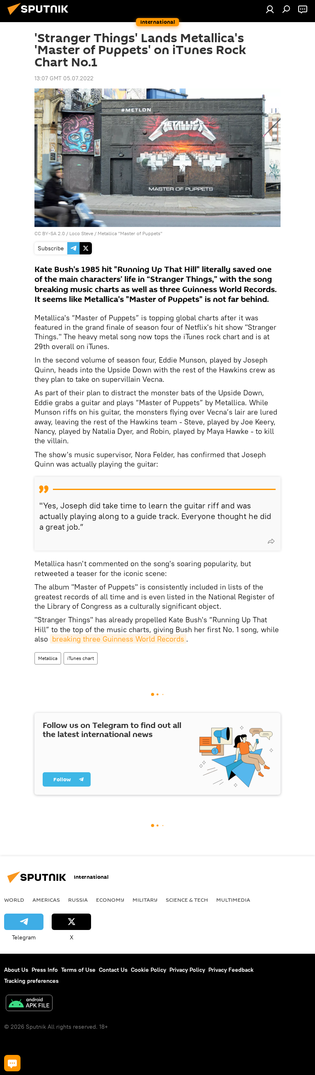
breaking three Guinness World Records (118, 639)
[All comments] (12, 1063)
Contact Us (113, 969)
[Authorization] (270, 9)
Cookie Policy (148, 969)
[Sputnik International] (40, 16)
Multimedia (233, 899)
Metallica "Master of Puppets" (130, 233)
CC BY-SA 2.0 (49, 233)
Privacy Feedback (230, 969)
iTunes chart (80, 658)
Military (145, 899)
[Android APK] (29, 1004)
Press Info (45, 969)
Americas (46, 899)
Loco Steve (81, 233)
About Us (16, 969)
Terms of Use (78, 969)
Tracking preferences (31, 980)
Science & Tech (187, 899)
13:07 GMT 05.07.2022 (64, 78)
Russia (78, 899)
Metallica (47, 658)
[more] (271, 541)
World (14, 899)
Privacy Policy (187, 969)
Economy (110, 899)
